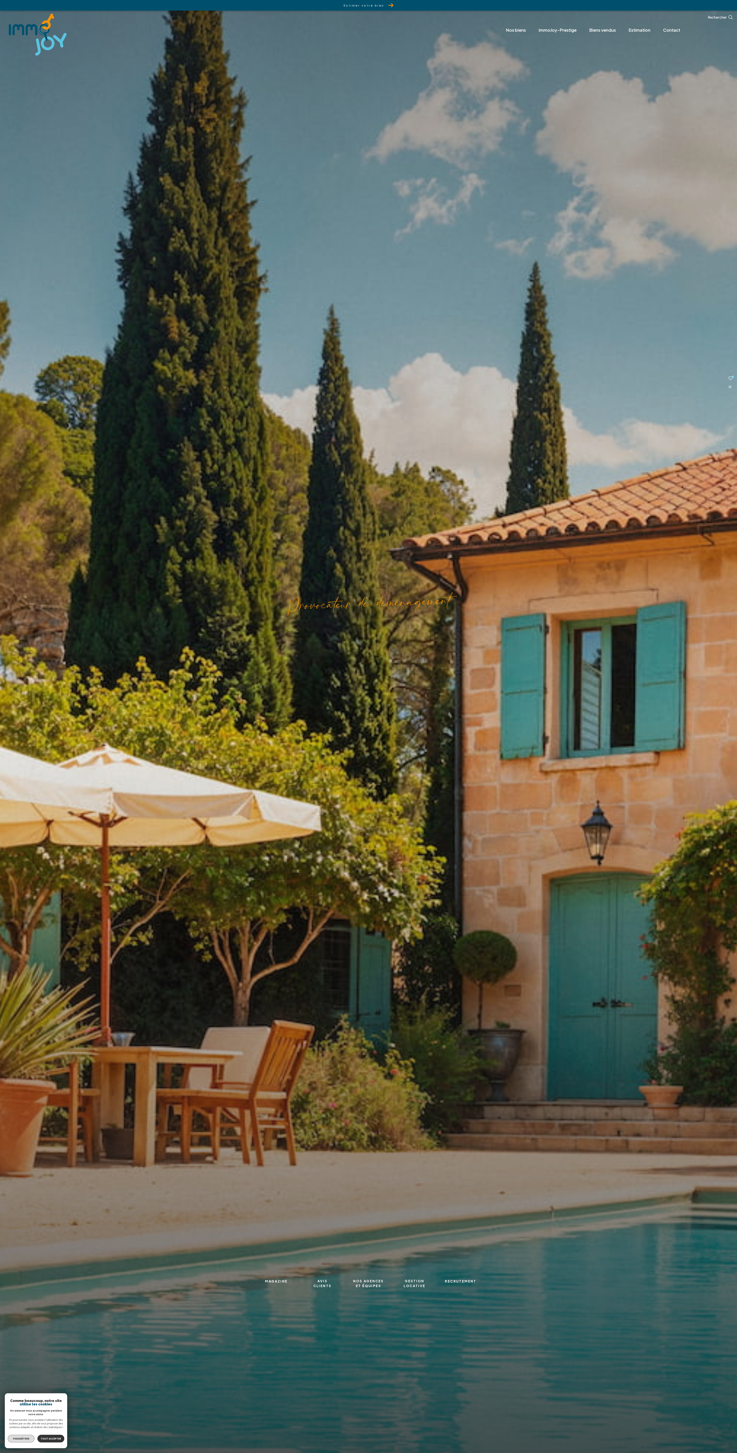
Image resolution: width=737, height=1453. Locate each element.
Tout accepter (51, 1438)
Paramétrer (21, 1438)
